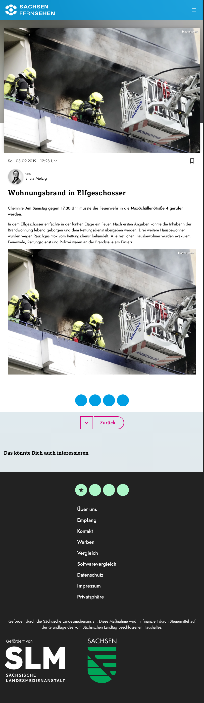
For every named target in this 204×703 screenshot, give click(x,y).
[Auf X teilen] (95, 400)
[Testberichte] (81, 490)
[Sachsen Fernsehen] (30, 10)
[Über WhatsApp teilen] (109, 400)
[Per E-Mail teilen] (123, 400)
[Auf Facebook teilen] (81, 400)
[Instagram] (109, 490)
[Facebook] (95, 490)
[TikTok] (123, 490)
